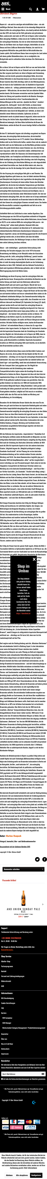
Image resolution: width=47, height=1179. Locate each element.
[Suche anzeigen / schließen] (30, 9)
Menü (8, 8)
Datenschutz (5, 1049)
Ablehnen (9, 1175)
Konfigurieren (36, 1175)
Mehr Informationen (30, 1168)
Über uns (4, 1039)
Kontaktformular (7, 950)
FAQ (2, 1008)
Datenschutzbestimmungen (20, 1079)
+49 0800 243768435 (11, 938)
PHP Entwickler (7, 1018)
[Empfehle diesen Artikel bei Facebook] (44, 859)
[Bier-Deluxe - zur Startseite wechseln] (5, 3)
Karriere (3, 1013)
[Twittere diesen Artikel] (38, 859)
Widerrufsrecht (6, 981)
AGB (2, 986)
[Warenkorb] (43, 9)
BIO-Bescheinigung (7, 998)
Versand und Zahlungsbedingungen (12, 976)
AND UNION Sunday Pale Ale (23, 910)
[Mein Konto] (37, 9)
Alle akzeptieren (22, 1175)
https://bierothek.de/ (23, 613)
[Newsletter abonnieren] (43, 1074)
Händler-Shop (5, 961)
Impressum (5, 1053)
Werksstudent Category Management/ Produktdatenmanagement (23, 1028)
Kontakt (3, 971)
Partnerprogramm (7, 966)
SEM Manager (6, 1023)
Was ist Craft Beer (7, 1044)
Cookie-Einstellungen (8, 1003)
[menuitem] (6, 9)
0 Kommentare (17, 18)
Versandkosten (34, 1089)
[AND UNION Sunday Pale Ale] (23, 898)
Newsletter (4, 1034)
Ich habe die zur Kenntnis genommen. (24, 1079)
